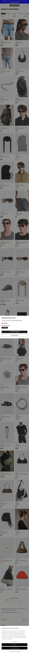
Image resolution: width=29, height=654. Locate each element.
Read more (14, 641)
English (4, 327)
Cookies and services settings (14, 651)
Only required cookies (14, 648)
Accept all (14, 644)
